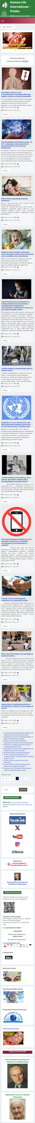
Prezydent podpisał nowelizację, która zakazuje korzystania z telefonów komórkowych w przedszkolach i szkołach (16, 542)
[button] (15, 49)
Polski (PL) (9, 27)
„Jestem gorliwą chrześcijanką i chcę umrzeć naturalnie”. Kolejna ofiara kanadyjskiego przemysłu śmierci (16, 480)
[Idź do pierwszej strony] (3, 778)
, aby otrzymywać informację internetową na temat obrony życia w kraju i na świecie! (17, 804)
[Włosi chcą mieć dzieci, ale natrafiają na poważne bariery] (16, 641)
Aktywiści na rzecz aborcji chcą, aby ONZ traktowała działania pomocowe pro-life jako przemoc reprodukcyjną (16, 425)
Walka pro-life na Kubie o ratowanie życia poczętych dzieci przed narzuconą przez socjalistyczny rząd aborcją (17, 254)
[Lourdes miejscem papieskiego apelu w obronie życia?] (16, 355)
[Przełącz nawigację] (2, 21)
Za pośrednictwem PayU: (12, 943)
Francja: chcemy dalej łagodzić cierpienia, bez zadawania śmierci (14, 599)
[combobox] (11, 789)
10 (6, 781)
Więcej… (6, 114)
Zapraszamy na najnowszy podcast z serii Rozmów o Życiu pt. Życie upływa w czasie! (17, 706)
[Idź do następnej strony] (8, 781)
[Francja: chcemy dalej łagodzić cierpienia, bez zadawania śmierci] (16, 586)
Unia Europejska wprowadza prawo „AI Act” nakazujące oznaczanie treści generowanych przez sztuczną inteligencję (16, 145)
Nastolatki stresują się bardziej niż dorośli (17, 752)
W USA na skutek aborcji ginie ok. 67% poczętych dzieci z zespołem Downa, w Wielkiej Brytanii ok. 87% (19, 756)
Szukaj (24, 789)
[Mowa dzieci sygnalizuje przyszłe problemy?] (16, 186)
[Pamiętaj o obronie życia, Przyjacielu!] (17, 41)
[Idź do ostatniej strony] (12, 781)
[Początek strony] (31, 1119)
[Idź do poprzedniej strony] (6, 778)
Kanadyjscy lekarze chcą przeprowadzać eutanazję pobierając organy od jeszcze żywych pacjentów (16, 94)
